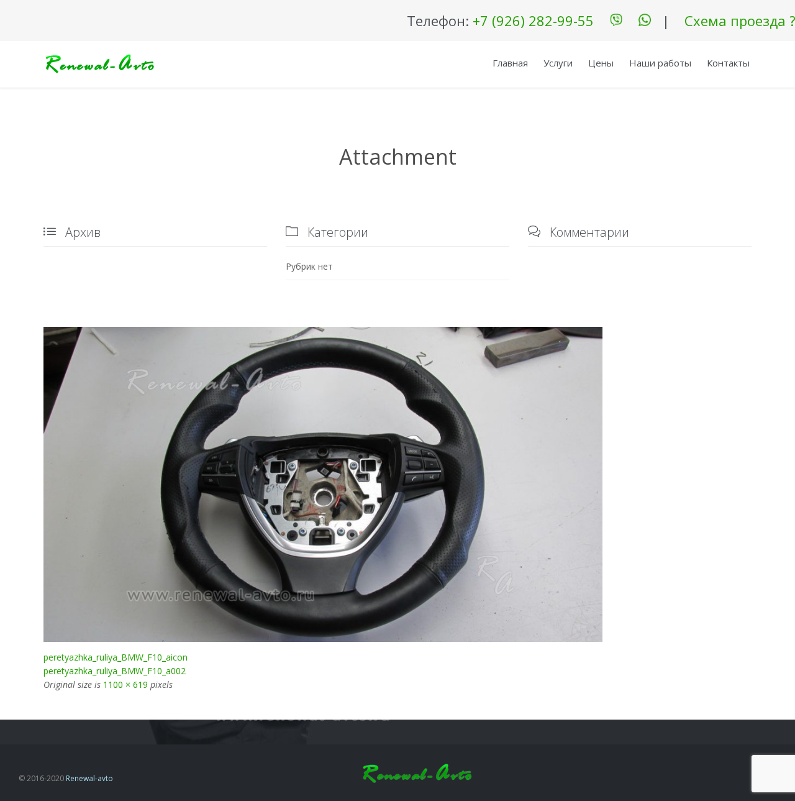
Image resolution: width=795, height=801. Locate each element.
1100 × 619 (125, 684)
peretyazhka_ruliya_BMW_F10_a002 (114, 671)
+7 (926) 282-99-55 (533, 20)
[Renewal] (99, 64)
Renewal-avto (89, 778)
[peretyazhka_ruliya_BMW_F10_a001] (397, 484)
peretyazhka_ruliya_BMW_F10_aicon (115, 657)
